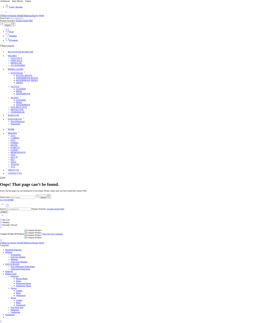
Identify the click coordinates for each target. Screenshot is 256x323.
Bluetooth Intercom (13, 250)
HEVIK (14, 145)
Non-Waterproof (18, 121)
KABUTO (15, 147)
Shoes (18, 281)
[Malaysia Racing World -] (22, 15)
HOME (11, 129)
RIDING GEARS (15, 69)
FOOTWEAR (17, 73)
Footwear (15, 276)
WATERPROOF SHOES (27, 80)
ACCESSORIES (18, 65)
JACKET (15, 97)
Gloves (14, 288)
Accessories (16, 254)
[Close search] (2, 217)
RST (13, 159)
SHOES (19, 83)
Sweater (19, 21)
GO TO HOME (7, 200)
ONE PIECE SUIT (19, 107)
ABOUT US (13, 170)
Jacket (26, 21)
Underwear (15, 312)
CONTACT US (15, 173)
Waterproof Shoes (23, 286)
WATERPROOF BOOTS (27, 78)
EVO (13, 140)
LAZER (14, 150)
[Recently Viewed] (7, 206)
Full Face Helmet (18, 257)
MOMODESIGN (18, 152)
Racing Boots (21, 278)
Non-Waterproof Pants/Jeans (23, 266)
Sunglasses (10, 315)
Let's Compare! (56, 234)
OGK (13, 155)
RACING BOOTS (24, 75)
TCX (13, 167)
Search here (5, 18)
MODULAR (16, 63)
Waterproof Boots (23, 283)
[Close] (1, 220)
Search (8, 25)
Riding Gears (11, 274)
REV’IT (14, 157)
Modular (14, 259)
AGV (13, 135)
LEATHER (21, 89)
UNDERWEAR (18, 112)
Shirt (31, 21)
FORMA (14, 143)
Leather (19, 290)
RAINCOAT (13, 115)
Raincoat (9, 271)
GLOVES (15, 86)
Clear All (46, 234)
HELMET (12, 56)
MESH (19, 91)
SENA (13, 162)
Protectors (15, 310)
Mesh (18, 293)
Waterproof (15, 124)
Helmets (8, 252)
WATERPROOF (23, 94)
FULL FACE (16, 58)
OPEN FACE (16, 60)
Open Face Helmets (19, 262)
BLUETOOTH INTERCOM (20, 52)
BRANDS (12, 133)
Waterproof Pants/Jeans (20, 269)
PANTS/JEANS (15, 119)
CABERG (15, 138)
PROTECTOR (17, 110)
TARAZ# (15, 164)
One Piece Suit (17, 307)
